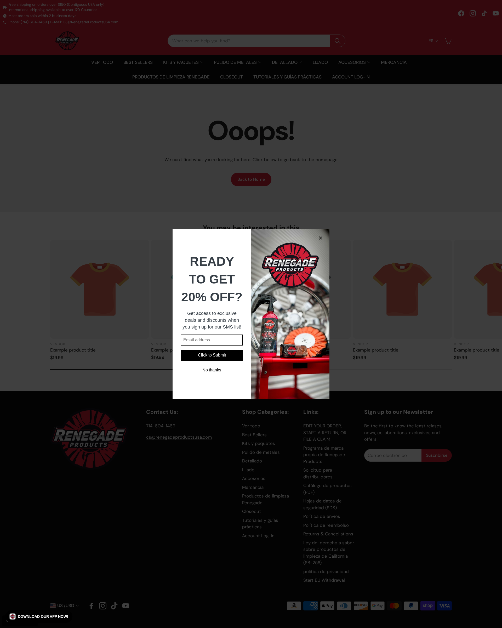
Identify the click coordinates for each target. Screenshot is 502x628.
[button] (38, 616)
